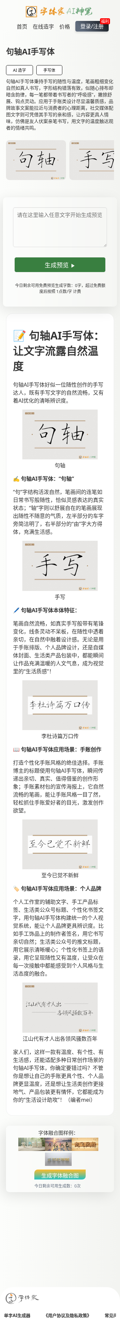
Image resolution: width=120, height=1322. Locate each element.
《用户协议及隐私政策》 (67, 1315)
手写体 (49, 70)
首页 (22, 26)
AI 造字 (19, 70)
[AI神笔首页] (60, 12)
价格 (64, 26)
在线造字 (43, 26)
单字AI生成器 (17, 1315)
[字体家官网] (22, 1299)
